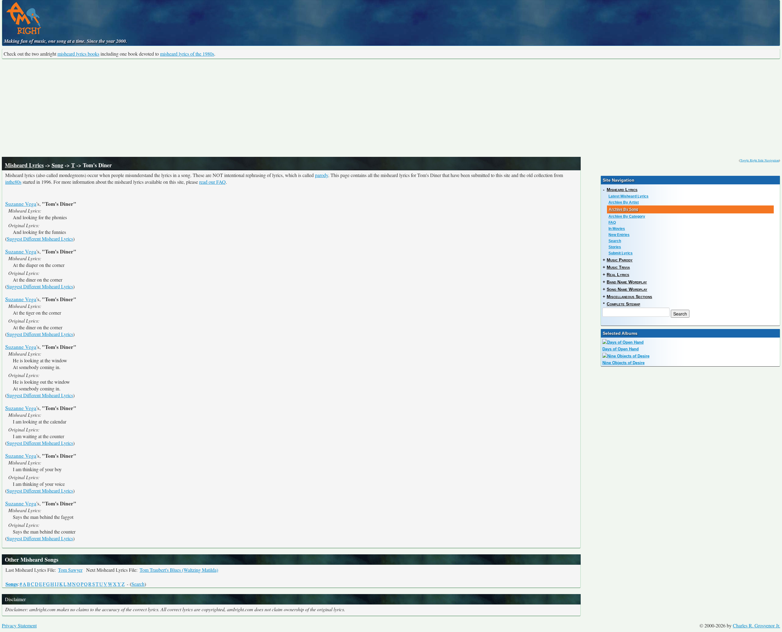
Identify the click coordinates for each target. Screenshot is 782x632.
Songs (11, 583)
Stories (614, 247)
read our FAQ (212, 182)
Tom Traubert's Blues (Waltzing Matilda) (179, 570)
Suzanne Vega (20, 203)
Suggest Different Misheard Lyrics (40, 238)
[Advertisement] (391, 108)
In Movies (616, 229)
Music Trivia (618, 267)
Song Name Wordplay (627, 289)
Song (57, 165)
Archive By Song (623, 209)
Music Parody (620, 259)
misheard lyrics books (78, 53)
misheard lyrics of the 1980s (187, 53)
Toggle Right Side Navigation (759, 160)
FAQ (612, 222)
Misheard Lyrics (24, 165)
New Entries (619, 235)
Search (137, 584)
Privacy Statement (19, 625)
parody (321, 175)
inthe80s (13, 182)
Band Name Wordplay (627, 281)
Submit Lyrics (620, 253)
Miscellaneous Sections (629, 296)
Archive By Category (626, 216)
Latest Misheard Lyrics (628, 196)
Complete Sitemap (623, 303)
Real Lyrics (618, 274)
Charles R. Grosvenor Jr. (756, 625)
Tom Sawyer (70, 570)
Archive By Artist (623, 202)
